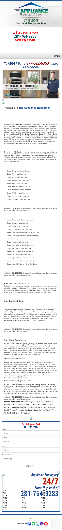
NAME (4, 429)
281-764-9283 (25, 36)
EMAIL (4, 446)
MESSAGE (6, 454)
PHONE (5, 437)
